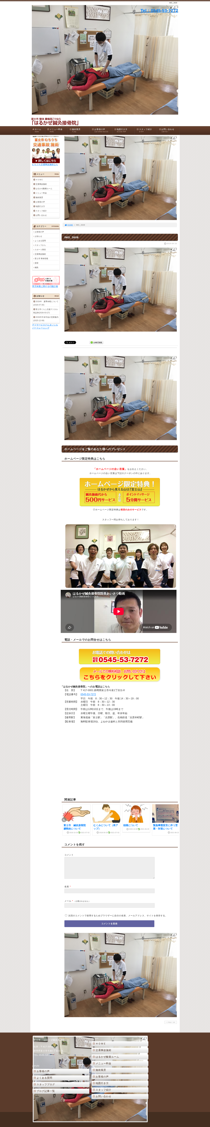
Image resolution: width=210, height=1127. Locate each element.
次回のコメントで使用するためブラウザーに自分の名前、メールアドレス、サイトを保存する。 (117, 915)
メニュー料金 (56, 130)
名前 (66, 886)
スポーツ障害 (40, 250)
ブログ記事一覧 (46, 1091)
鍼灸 (36, 267)
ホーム (38, 130)
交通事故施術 (41, 184)
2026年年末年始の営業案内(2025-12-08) (45, 319)
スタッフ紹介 (145, 130)
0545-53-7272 (88, 694)
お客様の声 (101, 130)
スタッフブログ (46, 1084)
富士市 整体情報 (41, 258)
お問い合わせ (167, 130)
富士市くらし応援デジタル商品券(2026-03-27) (45, 311)
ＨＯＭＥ (39, 180)
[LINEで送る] (96, 342)
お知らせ (38, 236)
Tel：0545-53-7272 (159, 10)
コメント (69, 855)
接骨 (36, 263)
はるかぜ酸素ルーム (44, 189)
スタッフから (40, 245)
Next (175, 819)
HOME (70, 225)
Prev (64, 819)
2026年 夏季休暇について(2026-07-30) (45, 303)
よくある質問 (40, 241)
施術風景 (76, 130)
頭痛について (130, 825)
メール (67, 901)
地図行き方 (122, 130)
